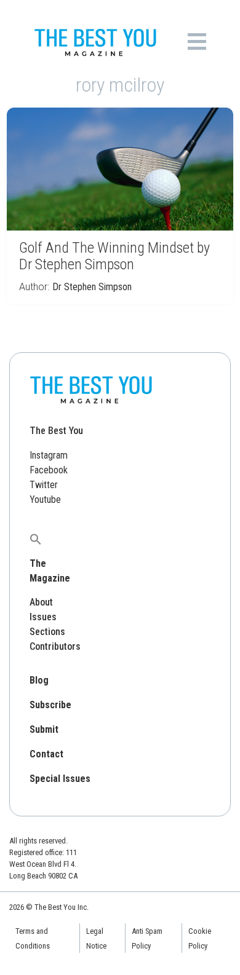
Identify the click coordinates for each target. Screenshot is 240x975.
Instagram (49, 455)
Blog (39, 680)
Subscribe (50, 705)
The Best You (56, 430)
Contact (46, 754)
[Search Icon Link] (36, 539)
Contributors (55, 646)
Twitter (44, 485)
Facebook (49, 470)
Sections (47, 632)
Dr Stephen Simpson (92, 287)
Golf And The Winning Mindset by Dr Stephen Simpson (114, 256)
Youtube (45, 499)
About (41, 602)
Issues (43, 617)
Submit (44, 729)
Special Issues (60, 778)
